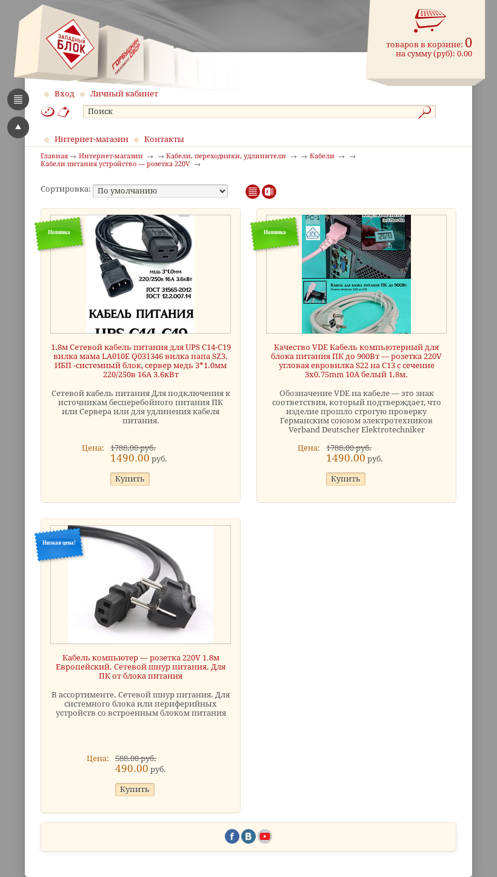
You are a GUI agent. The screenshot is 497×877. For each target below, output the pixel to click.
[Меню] (18, 99)
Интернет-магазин (91, 139)
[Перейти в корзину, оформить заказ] (430, 21)
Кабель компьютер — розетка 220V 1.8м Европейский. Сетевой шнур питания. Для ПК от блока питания (140, 666)
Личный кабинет (124, 93)
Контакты (164, 139)
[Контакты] (64, 111)
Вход (65, 93)
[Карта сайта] (48, 111)
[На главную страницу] (125, 47)
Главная (54, 156)
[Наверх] (18, 127)
